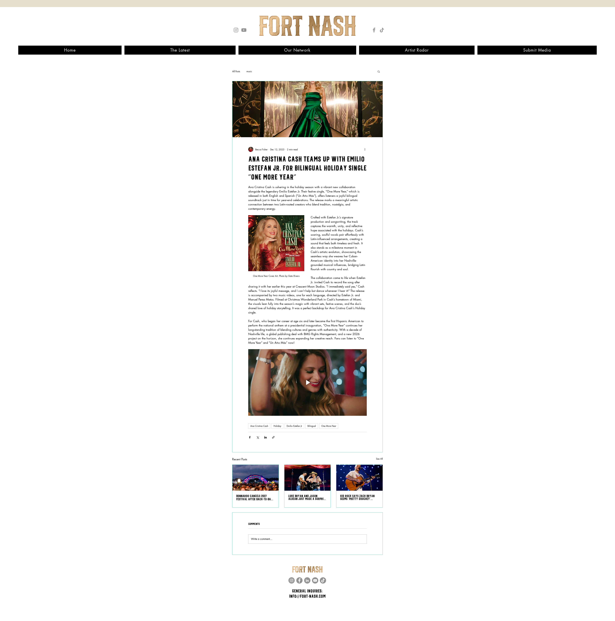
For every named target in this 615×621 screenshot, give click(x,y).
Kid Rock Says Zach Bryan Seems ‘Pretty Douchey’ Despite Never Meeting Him (357, 497)
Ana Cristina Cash (259, 425)
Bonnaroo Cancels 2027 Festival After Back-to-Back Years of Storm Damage (255, 498)
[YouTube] (244, 30)
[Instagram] (236, 30)
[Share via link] (273, 437)
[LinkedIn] (307, 580)
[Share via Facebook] (249, 437)
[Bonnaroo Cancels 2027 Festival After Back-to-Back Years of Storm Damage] (255, 478)
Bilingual (312, 425)
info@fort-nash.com (307, 596)
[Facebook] (374, 30)
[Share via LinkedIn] (265, 437)
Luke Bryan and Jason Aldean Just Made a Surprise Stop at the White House (307, 497)
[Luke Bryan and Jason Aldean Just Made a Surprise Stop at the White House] (307, 478)
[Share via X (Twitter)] (257, 437)
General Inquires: (307, 591)
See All (379, 458)
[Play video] (307, 382)
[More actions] (365, 149)
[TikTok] (382, 30)
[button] (378, 71)
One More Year (328, 425)
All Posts (236, 71)
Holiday (277, 425)
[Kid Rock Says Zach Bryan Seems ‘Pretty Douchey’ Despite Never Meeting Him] (359, 478)
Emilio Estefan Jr (294, 425)
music (249, 71)
